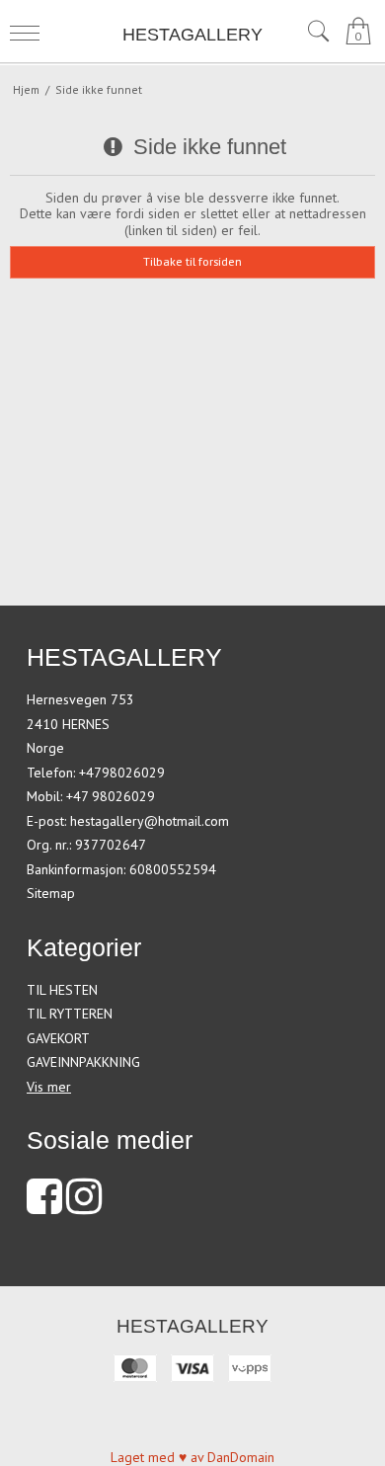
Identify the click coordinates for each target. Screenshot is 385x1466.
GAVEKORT (58, 1038)
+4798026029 (122, 772)
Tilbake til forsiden (192, 261)
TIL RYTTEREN (70, 1013)
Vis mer (49, 1087)
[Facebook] (44, 1206)
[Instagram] (84, 1206)
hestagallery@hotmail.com (149, 821)
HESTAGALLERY (192, 34)
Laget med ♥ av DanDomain (192, 1457)
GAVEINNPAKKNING (83, 1062)
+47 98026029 (110, 796)
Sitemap (51, 893)
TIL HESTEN (62, 990)
